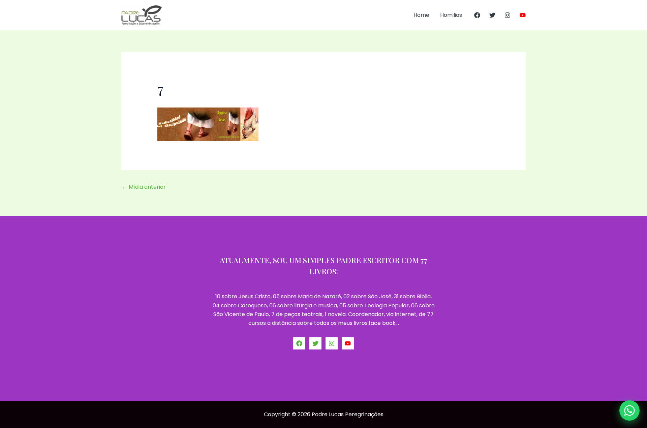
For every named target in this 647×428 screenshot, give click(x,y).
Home (421, 15)
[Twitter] (492, 15)
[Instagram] (507, 15)
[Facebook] (477, 15)
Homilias (451, 15)
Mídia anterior (144, 187)
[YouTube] (523, 15)
